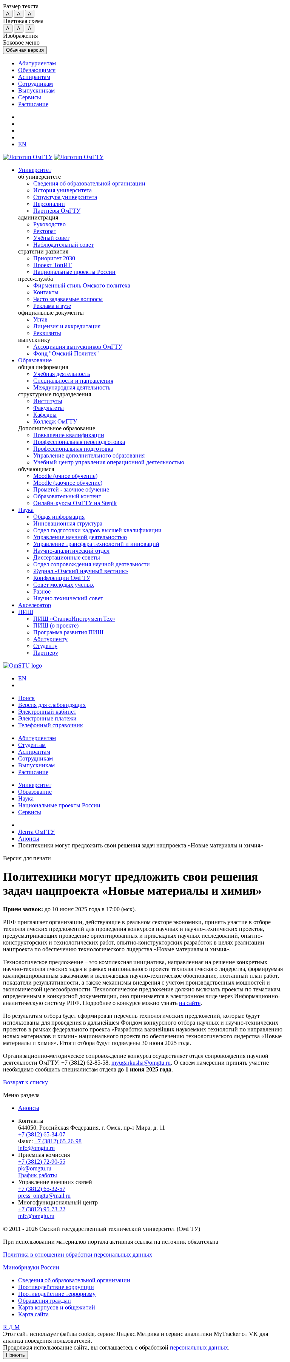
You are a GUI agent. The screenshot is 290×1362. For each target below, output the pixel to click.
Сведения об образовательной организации (89, 183)
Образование (35, 360)
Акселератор (34, 605)
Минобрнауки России (31, 1267)
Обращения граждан (44, 1300)
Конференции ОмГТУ (61, 578)
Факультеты (48, 408)
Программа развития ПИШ (68, 632)
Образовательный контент (67, 496)
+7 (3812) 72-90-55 (41, 1161)
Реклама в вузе (52, 306)
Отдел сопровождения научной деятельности (91, 564)
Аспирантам (34, 77)
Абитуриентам (37, 63)
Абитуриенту (50, 639)
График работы (37, 1175)
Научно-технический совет (68, 598)
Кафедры (45, 414)
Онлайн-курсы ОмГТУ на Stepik (75, 503)
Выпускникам (36, 90)
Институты (47, 401)
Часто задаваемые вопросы (68, 299)
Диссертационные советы (66, 557)
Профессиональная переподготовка (79, 442)
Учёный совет (51, 238)
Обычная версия (25, 50)
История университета (62, 190)
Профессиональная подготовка (73, 448)
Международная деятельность (71, 387)
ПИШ (25, 612)
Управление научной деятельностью (80, 537)
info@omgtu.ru (36, 1148)
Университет (34, 170)
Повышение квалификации (68, 435)
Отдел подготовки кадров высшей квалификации (97, 530)
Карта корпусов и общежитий (56, 1307)
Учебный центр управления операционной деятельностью (108, 462)
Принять (15, 1355)
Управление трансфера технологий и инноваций (96, 544)
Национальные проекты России (74, 272)
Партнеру (45, 652)
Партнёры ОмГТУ (56, 210)
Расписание (33, 104)
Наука (26, 510)
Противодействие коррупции (56, 1287)
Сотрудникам (35, 83)
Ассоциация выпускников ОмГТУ (77, 346)
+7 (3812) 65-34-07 (41, 1134)
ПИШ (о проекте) (56, 625)
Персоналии (49, 204)
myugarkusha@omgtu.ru (141, 1062)
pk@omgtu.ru (34, 1168)
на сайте (190, 1003)
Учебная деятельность (61, 374)
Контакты (46, 292)
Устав (40, 319)
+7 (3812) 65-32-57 (41, 1189)
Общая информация (59, 516)
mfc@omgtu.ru (36, 1216)
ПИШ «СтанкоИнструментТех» (74, 618)
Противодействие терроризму (57, 1294)
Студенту (45, 646)
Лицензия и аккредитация (66, 326)
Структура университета (65, 197)
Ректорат (44, 231)
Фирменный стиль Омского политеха (81, 285)
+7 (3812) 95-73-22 (41, 1209)
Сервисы (29, 97)
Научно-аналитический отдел (71, 550)
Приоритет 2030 (54, 258)
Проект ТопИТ (52, 265)
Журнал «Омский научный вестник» (80, 571)
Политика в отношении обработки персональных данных (77, 1254)
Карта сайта (33, 1314)
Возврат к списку (25, 1082)
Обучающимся (37, 70)
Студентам (32, 745)
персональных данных (199, 1347)
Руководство (49, 224)
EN (22, 678)
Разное (42, 591)
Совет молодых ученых (63, 584)
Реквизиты (47, 333)
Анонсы (28, 1108)
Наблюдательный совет (63, 244)
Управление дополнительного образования (89, 455)
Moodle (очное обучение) (65, 476)
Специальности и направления (73, 380)
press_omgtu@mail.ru (44, 1195)
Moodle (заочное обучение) (67, 482)
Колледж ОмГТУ (55, 421)
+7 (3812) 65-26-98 (58, 1141)
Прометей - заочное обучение (71, 489)
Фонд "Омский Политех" (66, 353)
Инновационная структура (67, 523)
